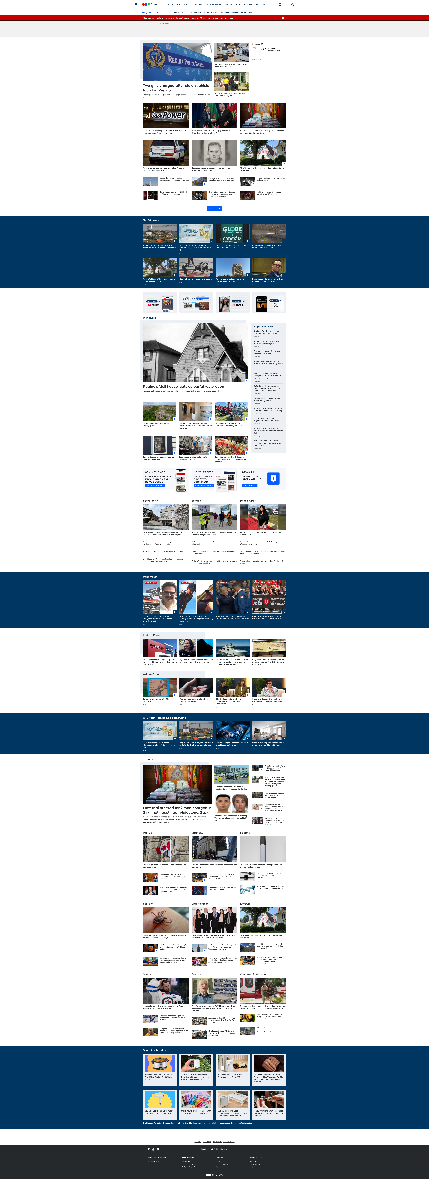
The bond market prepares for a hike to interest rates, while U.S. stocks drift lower (221, 876)
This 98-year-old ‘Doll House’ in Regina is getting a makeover (262, 936)
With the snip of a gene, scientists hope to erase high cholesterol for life (270, 888)
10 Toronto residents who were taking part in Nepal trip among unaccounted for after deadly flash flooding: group (275, 782)
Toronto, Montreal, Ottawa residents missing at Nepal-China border (275, 768)
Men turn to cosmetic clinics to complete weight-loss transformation (269, 875)
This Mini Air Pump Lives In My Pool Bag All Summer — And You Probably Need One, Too (195, 1077)
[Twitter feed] (148, 1149)
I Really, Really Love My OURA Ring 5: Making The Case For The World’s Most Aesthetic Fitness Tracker (268, 1078)
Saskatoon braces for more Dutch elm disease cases (164, 551)
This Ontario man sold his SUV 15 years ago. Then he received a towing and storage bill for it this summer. (214, 1008)
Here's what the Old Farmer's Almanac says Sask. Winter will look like (195, 247)
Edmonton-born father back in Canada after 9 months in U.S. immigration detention (274, 808)
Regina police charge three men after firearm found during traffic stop (163, 169)
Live (263, 4)
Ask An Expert (246, 12)
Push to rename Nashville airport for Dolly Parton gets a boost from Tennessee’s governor (222, 947)
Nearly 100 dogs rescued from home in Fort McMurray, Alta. (274, 795)
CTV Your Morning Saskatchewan (195, 12)
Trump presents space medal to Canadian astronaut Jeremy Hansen (232, 617)
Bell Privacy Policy (188, 1161)
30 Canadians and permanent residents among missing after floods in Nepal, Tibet (269, 1030)
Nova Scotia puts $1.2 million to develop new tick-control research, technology (164, 936)
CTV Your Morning (214, 4)
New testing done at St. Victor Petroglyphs (156, 424)
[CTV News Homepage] (150, 4)
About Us (198, 1141)
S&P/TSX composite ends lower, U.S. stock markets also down (214, 866)
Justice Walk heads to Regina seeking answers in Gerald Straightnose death (214, 533)
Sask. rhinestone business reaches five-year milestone (158, 458)
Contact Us (207, 1141)
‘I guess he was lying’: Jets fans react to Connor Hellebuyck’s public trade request (164, 1007)
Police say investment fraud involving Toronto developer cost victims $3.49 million (230, 818)
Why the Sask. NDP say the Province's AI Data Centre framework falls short (159, 246)
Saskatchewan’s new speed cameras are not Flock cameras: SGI (174, 179)
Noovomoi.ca (255, 1164)
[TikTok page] (153, 1149)
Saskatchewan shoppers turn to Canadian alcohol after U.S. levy (221, 179)
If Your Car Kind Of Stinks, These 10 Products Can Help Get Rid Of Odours (268, 1113)
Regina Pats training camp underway (196, 279)
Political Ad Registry (189, 1167)
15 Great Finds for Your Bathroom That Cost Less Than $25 (232, 1076)
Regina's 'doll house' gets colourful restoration (183, 386)
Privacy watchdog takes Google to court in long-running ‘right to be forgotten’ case (173, 889)
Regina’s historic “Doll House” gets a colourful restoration (159, 280)
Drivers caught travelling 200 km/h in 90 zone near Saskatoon (173, 193)
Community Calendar (229, 12)
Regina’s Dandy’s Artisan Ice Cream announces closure (230, 65)
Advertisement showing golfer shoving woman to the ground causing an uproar (196, 618)
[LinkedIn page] (162, 1149)
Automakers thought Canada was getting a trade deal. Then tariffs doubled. (221, 1020)
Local (166, 4)
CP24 (218, 1161)
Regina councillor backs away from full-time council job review (267, 280)
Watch (186, 4)
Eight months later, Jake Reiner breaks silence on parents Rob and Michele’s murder (214, 936)
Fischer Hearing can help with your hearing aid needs (194, 700)
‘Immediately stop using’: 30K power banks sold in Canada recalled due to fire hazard (160, 662)
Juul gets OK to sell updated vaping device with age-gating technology (261, 866)
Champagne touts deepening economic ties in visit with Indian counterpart (173, 876)
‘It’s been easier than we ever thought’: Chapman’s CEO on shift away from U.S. (158, 618)
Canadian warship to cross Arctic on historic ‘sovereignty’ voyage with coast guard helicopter (232, 662)
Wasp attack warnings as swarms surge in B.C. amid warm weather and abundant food (270, 1017)
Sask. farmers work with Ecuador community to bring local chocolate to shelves (231, 459)
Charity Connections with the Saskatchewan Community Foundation (228, 701)
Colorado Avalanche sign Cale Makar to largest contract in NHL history (173, 1018)
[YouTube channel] (157, 1149)
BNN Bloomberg (222, 1164)
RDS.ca (252, 1167)
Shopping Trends (233, 4)
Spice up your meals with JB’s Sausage (156, 700)
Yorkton (167, 12)
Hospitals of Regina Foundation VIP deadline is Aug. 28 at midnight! (268, 744)
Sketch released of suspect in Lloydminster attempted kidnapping (211, 169)
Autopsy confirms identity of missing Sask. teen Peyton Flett (261, 533)
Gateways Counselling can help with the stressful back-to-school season (268, 700)
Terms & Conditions (189, 1164)
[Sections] (136, 4)
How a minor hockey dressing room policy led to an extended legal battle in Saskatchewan (222, 194)
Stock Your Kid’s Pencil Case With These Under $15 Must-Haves (196, 1112)
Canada (176, 4)
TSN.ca (218, 1167)
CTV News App (229, 1141)
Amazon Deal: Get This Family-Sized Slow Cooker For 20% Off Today (158, 1077)
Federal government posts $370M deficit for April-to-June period (165, 866)
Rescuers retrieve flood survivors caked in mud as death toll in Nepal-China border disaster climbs (262, 1007)
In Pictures (197, 4)
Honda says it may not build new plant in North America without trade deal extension (222, 1033)
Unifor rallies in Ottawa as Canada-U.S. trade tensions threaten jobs (268, 617)
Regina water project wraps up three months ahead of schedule (268, 246)
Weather (176, 12)
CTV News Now (251, 4)
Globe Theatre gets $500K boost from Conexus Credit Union (233, 246)
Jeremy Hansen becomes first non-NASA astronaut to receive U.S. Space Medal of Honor (174, 960)
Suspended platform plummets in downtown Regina (194, 458)
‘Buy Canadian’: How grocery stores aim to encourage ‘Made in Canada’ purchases (268, 662)
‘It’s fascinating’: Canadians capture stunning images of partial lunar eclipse (174, 947)
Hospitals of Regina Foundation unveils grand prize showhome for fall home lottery (195, 425)
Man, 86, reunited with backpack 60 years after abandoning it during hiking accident (271, 946)
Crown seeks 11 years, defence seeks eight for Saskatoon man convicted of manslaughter (163, 533)
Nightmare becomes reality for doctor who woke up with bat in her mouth (196, 661)
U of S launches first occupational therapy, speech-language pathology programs (163, 560)
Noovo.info (254, 1161)
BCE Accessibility (153, 1161)
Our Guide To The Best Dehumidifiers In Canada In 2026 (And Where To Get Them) (232, 1113)
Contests (215, 12)
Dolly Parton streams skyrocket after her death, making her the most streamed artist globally (222, 960)
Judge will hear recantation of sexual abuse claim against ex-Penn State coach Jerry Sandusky (174, 1031)
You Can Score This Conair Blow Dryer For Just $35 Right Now (159, 1112)
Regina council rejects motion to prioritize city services (230, 280)
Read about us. (246, 1123)
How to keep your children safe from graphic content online (232, 744)
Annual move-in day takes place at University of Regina (229, 94)
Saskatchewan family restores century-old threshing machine (228, 424)
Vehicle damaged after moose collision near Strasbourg (269, 193)
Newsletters (217, 1141)
